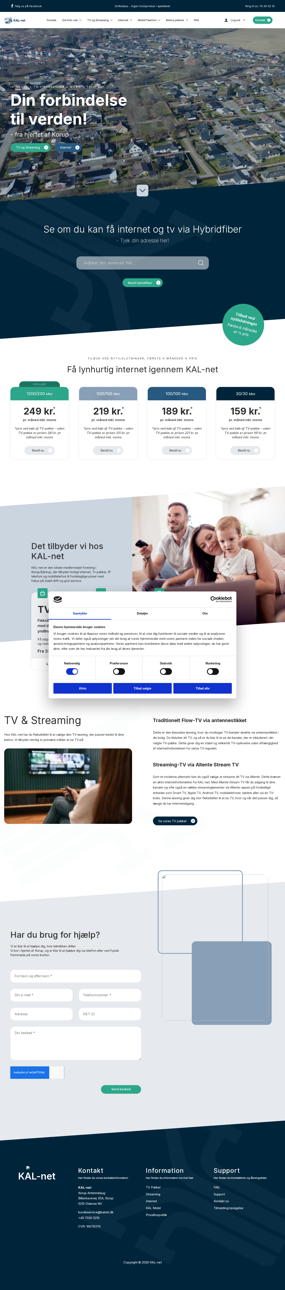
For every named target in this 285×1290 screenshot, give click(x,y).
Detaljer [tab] (142, 613)
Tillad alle (202, 688)
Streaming (153, 1194)
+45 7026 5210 (89, 1218)
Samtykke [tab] (80, 613)
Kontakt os (221, 1201)
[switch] (119, 671)
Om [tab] (205, 613)
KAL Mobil (153, 1208)
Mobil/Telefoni (147, 20)
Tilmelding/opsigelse (228, 1208)
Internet (123, 20)
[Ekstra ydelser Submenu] (187, 20)
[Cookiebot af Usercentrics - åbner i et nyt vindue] (213, 599)
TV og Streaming (98, 20)
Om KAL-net (70, 20)
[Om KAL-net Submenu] (80, 20)
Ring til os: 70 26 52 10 (260, 6)
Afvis (82, 688)
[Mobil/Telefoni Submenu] (159, 20)
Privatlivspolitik (156, 1215)
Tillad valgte (142, 688)
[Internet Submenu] (131, 20)
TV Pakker (153, 1187)
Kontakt (260, 20)
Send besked (121, 1089)
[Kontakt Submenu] (268, 20)
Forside (51, 20)
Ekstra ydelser (175, 20)
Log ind (235, 20)
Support (219, 1194)
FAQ (196, 20)
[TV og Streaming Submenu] (112, 20)
